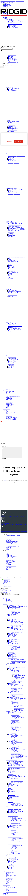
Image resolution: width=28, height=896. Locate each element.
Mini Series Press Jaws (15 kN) (17, 632)
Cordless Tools (14, 819)
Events (7, 414)
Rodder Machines (12, 127)
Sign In (7, 569)
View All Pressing (12, 619)
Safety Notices (9, 400)
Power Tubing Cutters (15, 751)
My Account (5, 12)
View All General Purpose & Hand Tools (16, 257)
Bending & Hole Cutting (13, 160)
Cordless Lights (14, 821)
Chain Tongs (13, 728)
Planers (12, 833)
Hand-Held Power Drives (16, 673)
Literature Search (9, 397)
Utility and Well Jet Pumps (16, 782)
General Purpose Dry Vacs (13, 292)
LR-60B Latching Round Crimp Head (16, 228)
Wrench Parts (13, 733)
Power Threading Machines (16, 671)
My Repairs (8, 600)
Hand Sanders (14, 851)
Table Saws (13, 831)
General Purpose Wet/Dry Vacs (14, 291)
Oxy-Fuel (10, 367)
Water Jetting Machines (13, 128)
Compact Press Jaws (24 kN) (17, 631)
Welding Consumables (13, 359)
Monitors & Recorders (15, 612)
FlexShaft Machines (12, 130)
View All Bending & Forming (17, 735)
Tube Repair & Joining (13, 192)
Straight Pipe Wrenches (16, 716)
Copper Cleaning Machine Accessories (19, 756)
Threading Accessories (15, 682)
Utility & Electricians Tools (11, 222)
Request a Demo (6, 409)
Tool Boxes (10, 278)
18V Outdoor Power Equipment (15, 326)
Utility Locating (11, 615)
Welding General (11, 360)
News (7, 411)
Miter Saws (13, 830)
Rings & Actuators (12, 633)
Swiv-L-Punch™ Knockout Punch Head (16, 229)
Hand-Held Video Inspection (14, 607)
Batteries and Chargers (13, 636)
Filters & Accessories (12, 295)
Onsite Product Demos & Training (13, 396)
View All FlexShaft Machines (17, 659)
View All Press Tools (15, 621)
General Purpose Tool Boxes (17, 805)
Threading (10, 158)
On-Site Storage (11, 267)
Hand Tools (10, 122)
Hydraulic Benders (15, 691)
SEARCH (4, 458)
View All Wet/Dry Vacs (13, 290)
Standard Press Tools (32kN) (17, 624)
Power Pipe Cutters (15, 703)
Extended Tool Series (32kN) (17, 622)
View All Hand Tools (15, 646)
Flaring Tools (13, 737)
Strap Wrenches (14, 729)
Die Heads (16, 676)
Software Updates (9, 402)
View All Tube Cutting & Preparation (18, 749)
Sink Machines (11, 123)
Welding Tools (11, 366)
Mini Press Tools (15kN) (16, 626)
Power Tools (8, 322)
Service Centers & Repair (11, 395)
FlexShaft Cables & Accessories (18, 662)
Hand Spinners (14, 649)
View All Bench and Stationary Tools (18, 828)
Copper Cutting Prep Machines (17, 755)
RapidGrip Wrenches (15, 718)
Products (5, 604)
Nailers (12, 840)
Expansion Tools (9, 87)
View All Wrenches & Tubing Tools (15, 189)
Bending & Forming (12, 191)
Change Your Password (8, 15)
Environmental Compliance (11, 418)
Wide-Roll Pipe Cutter (18, 710)
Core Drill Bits (14, 689)
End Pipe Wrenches (15, 720)
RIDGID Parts (9, 405)
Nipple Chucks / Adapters (16, 681)
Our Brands (5, 6)
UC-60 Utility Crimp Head (13, 226)
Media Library (9, 399)
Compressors (13, 842)
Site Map (5, 582)
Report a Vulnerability (7, 586)
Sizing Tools (10, 236)
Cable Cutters (11, 233)
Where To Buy (6, 407)
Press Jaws (10, 627)
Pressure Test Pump (15, 746)
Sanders (12, 824)
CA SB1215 (8, 564)
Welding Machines (12, 361)
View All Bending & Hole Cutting (18, 685)
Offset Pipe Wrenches (15, 722)
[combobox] (7, 49)
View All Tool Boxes (15, 803)
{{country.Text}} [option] (6, 61)
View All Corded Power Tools (17, 845)
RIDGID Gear (9, 416)
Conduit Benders (11, 235)
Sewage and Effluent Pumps (17, 781)
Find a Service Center (10, 561)
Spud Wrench (14, 724)
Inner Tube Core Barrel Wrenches (18, 717)
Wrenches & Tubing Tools (11, 188)
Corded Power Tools (12, 330)
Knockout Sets (11, 232)
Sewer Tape (13, 650)
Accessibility (5, 584)
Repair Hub (5, 14)
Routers (12, 852)
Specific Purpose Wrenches (16, 732)
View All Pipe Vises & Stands (17, 694)
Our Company (6, 550)
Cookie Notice (6, 580)
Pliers (9, 268)
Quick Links (5, 559)
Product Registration (10, 391)
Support (4, 390)
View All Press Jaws (15, 628)
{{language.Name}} (7, 65)
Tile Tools (10, 259)
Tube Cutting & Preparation (14, 194)
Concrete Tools (11, 260)
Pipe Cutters (13, 704)
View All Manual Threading (19, 675)
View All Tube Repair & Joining (17, 742)
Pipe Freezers (13, 743)
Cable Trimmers (11, 234)
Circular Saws (14, 847)
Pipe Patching (8, 153)
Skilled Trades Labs (10, 404)
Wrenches (10, 190)
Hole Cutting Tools (15, 687)
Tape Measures (11, 277)
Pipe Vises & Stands (12, 161)
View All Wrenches (15, 715)
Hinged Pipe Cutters (18, 709)
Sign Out (5, 17)
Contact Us (8, 406)
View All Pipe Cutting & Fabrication (18, 698)
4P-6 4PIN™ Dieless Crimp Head (15, 227)
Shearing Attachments (12, 634)
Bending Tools (14, 736)
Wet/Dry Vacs (8, 289)
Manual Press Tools (12, 635)
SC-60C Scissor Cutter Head (14, 230)
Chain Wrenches (14, 726)
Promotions (8, 389)
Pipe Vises (13, 695)
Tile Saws (10, 331)
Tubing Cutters (14, 750)
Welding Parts (11, 364)
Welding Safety (11, 365)
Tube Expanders (14, 739)
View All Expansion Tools (13, 88)
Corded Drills (14, 846)
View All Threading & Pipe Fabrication (16, 156)
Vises (9, 263)
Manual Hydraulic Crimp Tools (14, 225)
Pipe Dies (16, 680)
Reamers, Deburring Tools (16, 757)
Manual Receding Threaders (19, 678)
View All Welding (12, 357)
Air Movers (10, 296)
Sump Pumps (13, 779)
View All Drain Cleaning (13, 121)
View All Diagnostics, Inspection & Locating (17, 606)
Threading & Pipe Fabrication (12, 154)
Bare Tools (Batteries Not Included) (18, 820)
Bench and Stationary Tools (14, 328)
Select (2, 67)
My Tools (5, 13)
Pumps (9, 258)
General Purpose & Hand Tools (12, 256)
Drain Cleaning (9, 120)
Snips (9, 275)
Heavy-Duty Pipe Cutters (19, 708)
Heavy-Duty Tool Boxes (16, 804)
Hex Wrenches (14, 723)
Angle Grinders (14, 850)
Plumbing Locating (12, 614)
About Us (5, 410)
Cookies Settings (9, 141)
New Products (9, 868)
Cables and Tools (11, 131)
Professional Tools (7, 5)
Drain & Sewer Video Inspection (15, 608)
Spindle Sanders (14, 834)
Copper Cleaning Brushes (16, 754)
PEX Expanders (11, 89)
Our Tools (5, 534)
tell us (5, 480)
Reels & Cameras (14, 613)
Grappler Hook (14, 648)
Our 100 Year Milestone (11, 419)
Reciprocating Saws (15, 848)
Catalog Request (9, 398)
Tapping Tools (14, 690)
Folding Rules (11, 266)
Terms (4, 583)
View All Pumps (14, 778)
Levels (9, 264)
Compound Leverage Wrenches (17, 727)
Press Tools (10, 620)
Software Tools (9, 221)
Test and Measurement (13, 616)
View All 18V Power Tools (16, 818)
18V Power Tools (12, 324)
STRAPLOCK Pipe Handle (14, 261)
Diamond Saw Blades (12, 327)
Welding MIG (11, 362)
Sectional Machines (12, 126)
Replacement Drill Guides (13, 272)
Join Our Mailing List (10, 412)
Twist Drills (10, 273)
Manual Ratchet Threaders (19, 677)
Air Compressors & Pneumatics (14, 329)
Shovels (10, 274)
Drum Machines (11, 125)
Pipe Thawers (14, 744)
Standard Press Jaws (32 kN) (17, 629)
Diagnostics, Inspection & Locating (13, 535)
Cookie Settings (6, 581)
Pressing (7, 536)
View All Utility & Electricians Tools (16, 223)
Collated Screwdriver (15, 853)
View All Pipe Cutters (18, 705)
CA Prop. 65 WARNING (11, 566)
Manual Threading (15, 674)
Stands (12, 835)
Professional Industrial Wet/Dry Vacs (15, 293)
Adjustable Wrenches (15, 730)
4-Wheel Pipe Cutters (18, 706)
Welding (7, 355)
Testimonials (8, 413)
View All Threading (15, 670)
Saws (9, 270)
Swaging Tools (14, 740)
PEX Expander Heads (12, 90)
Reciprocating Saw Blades (16, 688)
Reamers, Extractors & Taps (16, 699)
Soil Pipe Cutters (14, 702)
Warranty (8, 393)
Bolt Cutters (10, 265)
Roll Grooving (11, 159)
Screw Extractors (11, 271)
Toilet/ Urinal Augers (15, 647)
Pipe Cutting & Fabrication (13, 163)
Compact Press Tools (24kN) (17, 625)
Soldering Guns (14, 747)
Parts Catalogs (9, 403)
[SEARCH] (12, 452)
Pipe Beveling (11, 157)
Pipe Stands (13, 696)
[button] (14, 1)
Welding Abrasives (12, 358)
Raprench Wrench (15, 721)
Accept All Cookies (18, 141)
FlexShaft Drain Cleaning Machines (18, 661)
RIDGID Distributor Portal (11, 417)
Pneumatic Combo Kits (16, 841)
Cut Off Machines (14, 832)
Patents (7, 563)
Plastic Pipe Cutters (15, 753)
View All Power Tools (13, 323)
